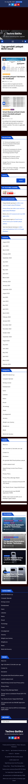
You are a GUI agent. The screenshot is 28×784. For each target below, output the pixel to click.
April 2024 (5, 273)
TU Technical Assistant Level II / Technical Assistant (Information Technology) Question (11, 144)
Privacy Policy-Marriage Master (11, 477)
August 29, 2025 (9, 545)
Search (4, 175)
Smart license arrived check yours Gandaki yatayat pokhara (14, 114)
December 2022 (7, 325)
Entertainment (6, 386)
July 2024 (5, 261)
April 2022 (5, 356)
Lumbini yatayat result (9, 464)
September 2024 (7, 258)
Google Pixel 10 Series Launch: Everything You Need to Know (13, 560)
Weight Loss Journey (8, 422)
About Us (5, 444)
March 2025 (6, 250)
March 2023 (6, 313)
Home (3, 750)
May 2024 (5, 269)
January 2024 (6, 285)
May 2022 (5, 352)
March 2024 (6, 277)
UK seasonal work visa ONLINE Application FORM (14, 775)
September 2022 (7, 336)
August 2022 (6, 340)
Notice (12, 109)
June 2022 (5, 348)
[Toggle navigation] (13, 41)
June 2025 (5, 246)
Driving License (6, 74)
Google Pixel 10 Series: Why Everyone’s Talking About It (13, 576)
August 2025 (6, 242)
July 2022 (5, 344)
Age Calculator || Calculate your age (12, 448)
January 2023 (6, 321)
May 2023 (5, 305)
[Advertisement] (14, 18)
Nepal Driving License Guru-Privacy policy (12, 682)
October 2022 (6, 332)
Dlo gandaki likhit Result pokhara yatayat (14, 460)
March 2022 (6, 360)
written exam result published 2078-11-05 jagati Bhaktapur (13, 229)
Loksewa (5, 394)
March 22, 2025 (8, 81)
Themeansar (14, 746)
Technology (6, 406)
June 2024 (5, 265)
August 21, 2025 (9, 562)
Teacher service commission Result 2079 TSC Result (14, 769)
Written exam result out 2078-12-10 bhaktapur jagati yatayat (14, 779)
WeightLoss (6, 426)
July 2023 (5, 297)
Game (4, 390)
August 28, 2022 (8, 118)
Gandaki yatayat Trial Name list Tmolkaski (14, 78)
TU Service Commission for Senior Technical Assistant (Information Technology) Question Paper (12, 151)
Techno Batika (14, 33)
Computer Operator (8, 379)
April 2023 (5, 309)
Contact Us (6, 452)
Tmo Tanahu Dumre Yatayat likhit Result (14, 487)
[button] (22, 41)
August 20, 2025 (9, 578)
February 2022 (7, 364)
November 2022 (7, 329)
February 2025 (7, 254)
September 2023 (7, 289)
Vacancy (5, 418)
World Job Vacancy (8, 434)
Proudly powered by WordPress (10, 744)
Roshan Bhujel (7, 208)
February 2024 (7, 281)
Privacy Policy (6, 473)
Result (4, 402)
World (4, 430)
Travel (4, 410)
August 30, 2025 (9, 529)
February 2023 (7, 317)
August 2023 (6, 293)
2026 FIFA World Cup (8, 375)
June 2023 (5, 301)
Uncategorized (7, 414)
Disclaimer (6, 456)
